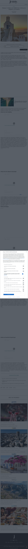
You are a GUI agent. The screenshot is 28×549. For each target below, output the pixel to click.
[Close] (26, 252)
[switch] (23, 266)
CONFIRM (8, 294)
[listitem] (14, 264)
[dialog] (14, 274)
